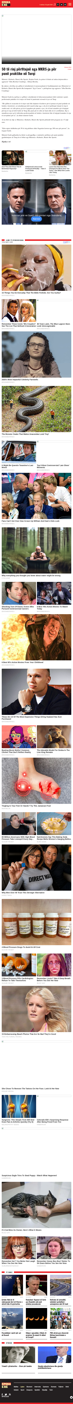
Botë (67, 1387)
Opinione (46, 1387)
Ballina (16, 1387)
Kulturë (16, 1390)
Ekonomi (29, 1387)
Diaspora (29, 1390)
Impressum (5, 1396)
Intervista (37, 1387)
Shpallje (44, 1390)
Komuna (53, 1387)
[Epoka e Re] (6, 5)
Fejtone (60, 1387)
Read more (36, 219)
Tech (51, 1390)
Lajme (22, 1387)
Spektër (37, 1390)
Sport (22, 1390)
